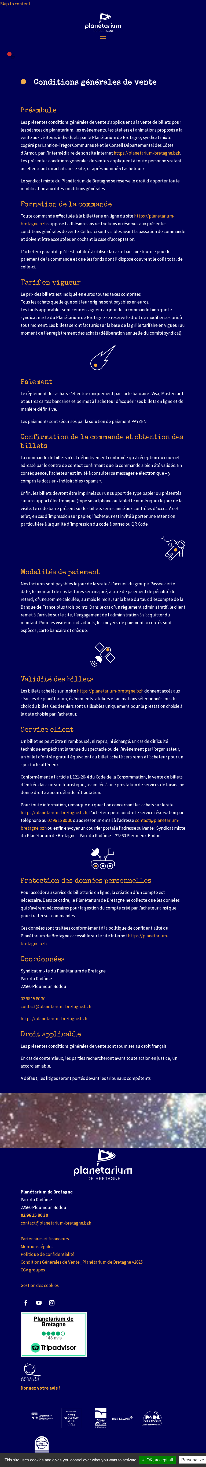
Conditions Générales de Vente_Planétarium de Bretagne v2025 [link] (82, 1262)
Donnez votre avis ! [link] (40, 1388)
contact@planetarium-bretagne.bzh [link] (56, 1006)
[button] (103, 36)
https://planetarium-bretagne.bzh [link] (147, 153)
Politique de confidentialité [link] (48, 1254)
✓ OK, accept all (157, 1460)
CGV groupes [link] (33, 1270)
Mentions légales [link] (37, 1246)
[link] (103, 22)
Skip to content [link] (15, 4)
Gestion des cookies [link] (40, 1285)
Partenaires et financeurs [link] (45, 1239)
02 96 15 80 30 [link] (59, 820)
